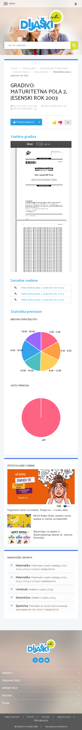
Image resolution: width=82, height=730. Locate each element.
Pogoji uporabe (12, 717)
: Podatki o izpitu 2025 (34, 589)
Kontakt (46, 717)
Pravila (30, 717)
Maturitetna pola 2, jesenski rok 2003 (42, 287)
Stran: (30, 144)
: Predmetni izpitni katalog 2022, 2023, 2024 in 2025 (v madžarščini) (41, 579)
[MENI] (6, 3)
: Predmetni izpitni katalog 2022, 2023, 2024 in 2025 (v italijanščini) (41, 567)
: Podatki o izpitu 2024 (36, 597)
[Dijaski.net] (41, 21)
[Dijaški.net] (41, 648)
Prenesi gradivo (25, 121)
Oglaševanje (63, 717)
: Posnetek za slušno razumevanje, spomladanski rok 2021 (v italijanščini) (42, 607)
